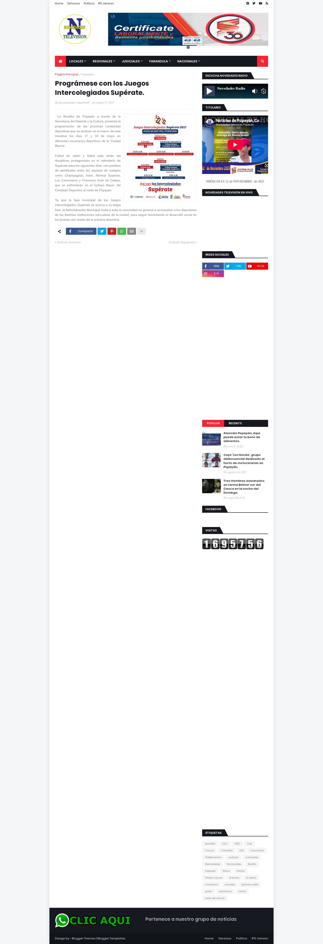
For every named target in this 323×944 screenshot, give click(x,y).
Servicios (73, 3)
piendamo (225, 891)
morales (230, 884)
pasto (208, 891)
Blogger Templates (111, 938)
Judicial (233, 857)
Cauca (209, 850)
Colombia (227, 850)
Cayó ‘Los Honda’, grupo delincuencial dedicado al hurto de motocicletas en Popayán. (244, 461)
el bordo (234, 877)
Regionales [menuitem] (102, 61)
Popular (213, 423)
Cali (249, 843)
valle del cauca (215, 898)
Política (241, 938)
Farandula (257, 850)
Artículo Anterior (69, 242)
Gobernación (213, 857)
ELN (242, 850)
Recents (235, 423)
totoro (242, 891)
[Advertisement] (235, 348)
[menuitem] (60, 61)
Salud (226, 871)
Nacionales (234, 864)
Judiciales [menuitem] (131, 61)
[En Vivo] (209, 91)
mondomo (211, 884)
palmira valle (250, 884)
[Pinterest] (111, 231)
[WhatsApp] (121, 231)
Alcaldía (210, 843)
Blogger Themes (84, 938)
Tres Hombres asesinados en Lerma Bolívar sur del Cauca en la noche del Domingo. (244, 487)
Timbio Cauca (213, 877)
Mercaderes (212, 864)
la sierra (251, 877)
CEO (224, 843)
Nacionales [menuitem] (187, 61)
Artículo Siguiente (181, 242)
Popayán (87, 74)
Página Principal (66, 74)
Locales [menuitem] (76, 61)
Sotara (241, 871)
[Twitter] (102, 231)
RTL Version (106, 3)
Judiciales (251, 857)
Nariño (252, 864)
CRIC (237, 843)
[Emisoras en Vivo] (263, 91)
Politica (89, 3)
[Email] (131, 231)
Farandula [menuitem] (158, 61)
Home (59, 3)
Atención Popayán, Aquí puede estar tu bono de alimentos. (241, 437)
